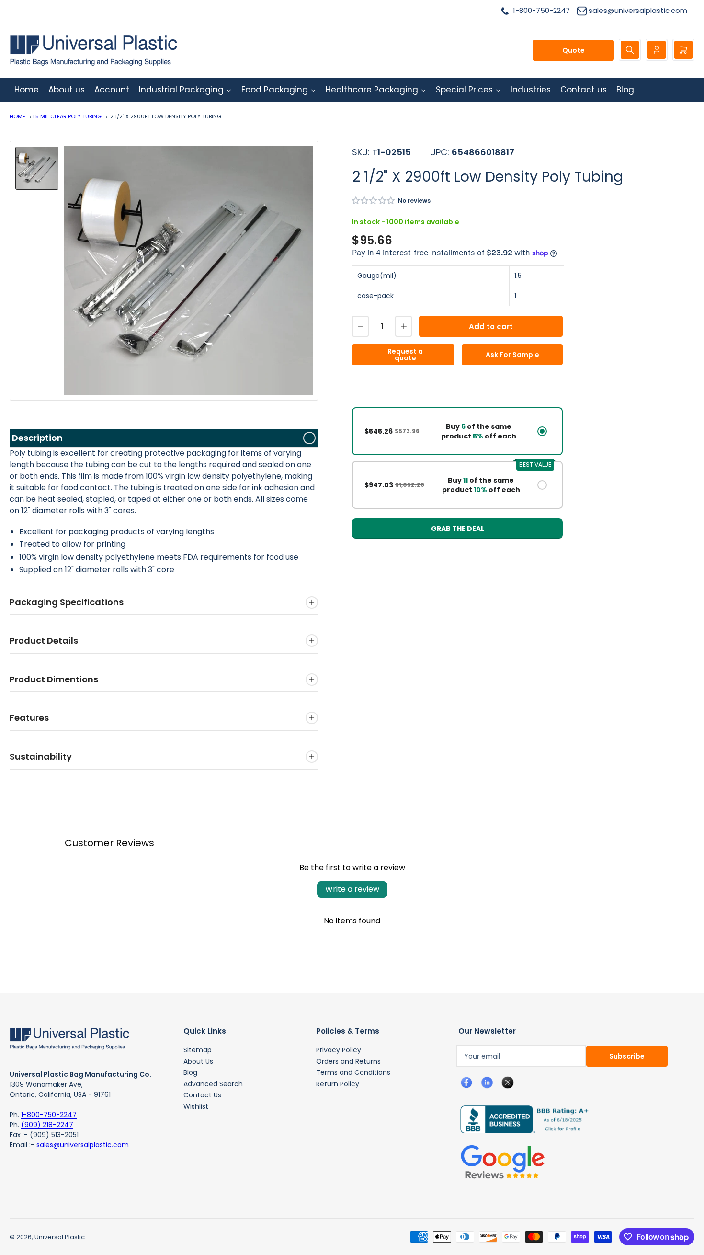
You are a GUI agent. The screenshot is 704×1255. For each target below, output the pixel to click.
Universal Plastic (59, 1237)
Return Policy (337, 1084)
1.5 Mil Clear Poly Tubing (68, 116)
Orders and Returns (348, 1061)
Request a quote (405, 354)
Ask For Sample (512, 354)
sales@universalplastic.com (82, 1145)
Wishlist (195, 1106)
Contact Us (202, 1095)
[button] (374, 200)
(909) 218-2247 (47, 1124)
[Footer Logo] (69, 1038)
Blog (190, 1072)
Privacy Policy (338, 1050)
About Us (198, 1061)
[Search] (630, 50)
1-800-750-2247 (49, 1114)
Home (17, 116)
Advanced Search (213, 1084)
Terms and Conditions (353, 1072)
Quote (573, 50)
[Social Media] (520, 1119)
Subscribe (627, 1056)
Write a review (352, 889)
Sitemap (197, 1050)
